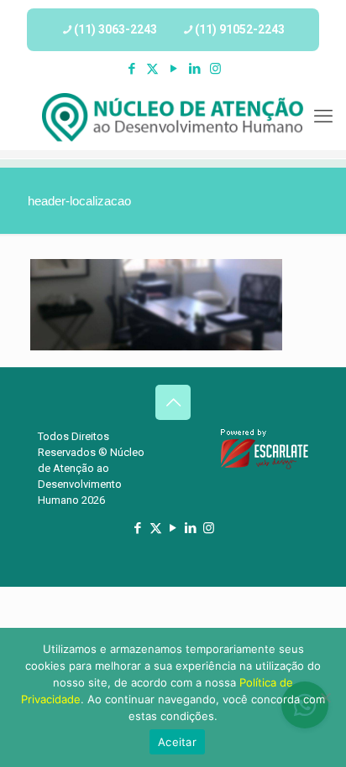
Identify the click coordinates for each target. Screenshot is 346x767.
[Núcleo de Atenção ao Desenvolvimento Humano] (173, 116)
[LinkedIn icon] (194, 68)
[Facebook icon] (131, 68)
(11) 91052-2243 (240, 29)
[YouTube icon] (173, 68)
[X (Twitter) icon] (152, 68)
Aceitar (177, 742)
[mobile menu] (323, 116)
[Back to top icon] (173, 402)
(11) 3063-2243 (115, 29)
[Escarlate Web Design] (264, 466)
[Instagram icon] (215, 68)
